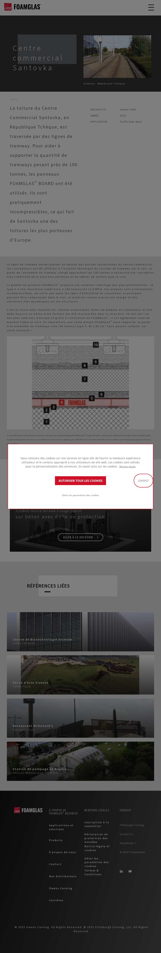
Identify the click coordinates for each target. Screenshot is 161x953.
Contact (143, 480)
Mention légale (127, 466)
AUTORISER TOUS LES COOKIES (80, 480)
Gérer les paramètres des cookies (80, 495)
